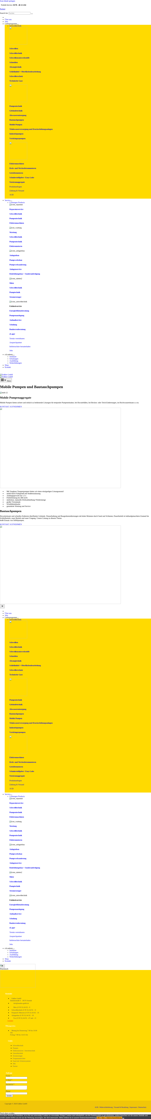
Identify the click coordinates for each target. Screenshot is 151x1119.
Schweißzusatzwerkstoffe (19, 58)
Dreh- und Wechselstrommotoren (22, 168)
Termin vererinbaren (17, 339)
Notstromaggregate (17, 182)
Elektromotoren (15, 246)
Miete (11, 283)
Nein (103, 1118)
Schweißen (13, 49)
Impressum (133, 1107)
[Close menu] (2, 606)
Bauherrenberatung (17, 329)
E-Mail (9, 1080)
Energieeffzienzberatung (19, 311)
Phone (8, 1091)
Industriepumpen (16, 134)
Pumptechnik (14, 292)
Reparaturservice (16, 209)
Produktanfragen (15, 187)
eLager (12, 334)
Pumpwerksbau (15, 260)
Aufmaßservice (15, 320)
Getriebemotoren (16, 173)
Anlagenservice (15, 269)
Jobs (11, 351)
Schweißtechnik (15, 53)
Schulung (13, 325)
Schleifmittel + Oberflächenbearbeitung (25, 72)
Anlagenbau (14, 255)
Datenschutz (142, 1107)
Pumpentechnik (15, 106)
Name (9, 1076)
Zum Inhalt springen (7, 1)
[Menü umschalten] (18, 24)
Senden (9, 1096)
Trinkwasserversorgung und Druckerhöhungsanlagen (31, 129)
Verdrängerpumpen (17, 138)
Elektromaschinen (16, 164)
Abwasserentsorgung (17, 115)
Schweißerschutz (16, 76)
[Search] (32, 13)
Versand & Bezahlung (121, 1107)
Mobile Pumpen (15, 125)
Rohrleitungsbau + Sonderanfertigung (24, 274)
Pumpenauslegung (16, 315)
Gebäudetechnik (16, 111)
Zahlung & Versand (16, 191)
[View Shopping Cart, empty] (75, 372)
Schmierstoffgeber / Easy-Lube (21, 178)
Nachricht (10, 1084)
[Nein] (123, 1118)
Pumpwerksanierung (17, 265)
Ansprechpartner (15, 343)
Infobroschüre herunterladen (19, 347)
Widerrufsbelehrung (106, 1107)
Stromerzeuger (15, 297)
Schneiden (13, 62)
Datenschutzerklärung (114, 1118)
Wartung (13, 232)
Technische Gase (16, 81)
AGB (11, 195)
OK (98, 1118)
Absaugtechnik (15, 67)
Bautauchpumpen (16, 120)
